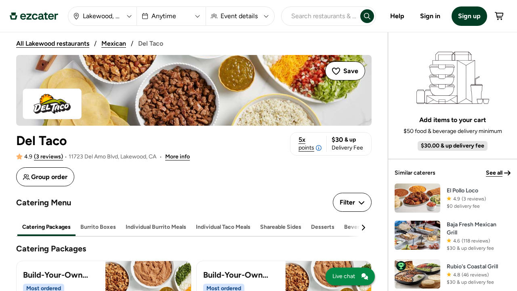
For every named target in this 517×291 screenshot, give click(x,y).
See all (494, 172)
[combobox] (319, 16)
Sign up (469, 16)
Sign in (430, 16)
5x (306, 143)
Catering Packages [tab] (46, 227)
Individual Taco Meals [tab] (223, 227)
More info (177, 156)
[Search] (367, 16)
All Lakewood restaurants (52, 43)
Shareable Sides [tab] (280, 227)
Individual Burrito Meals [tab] (156, 227)
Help (397, 16)
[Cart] (499, 16)
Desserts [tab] (322, 227)
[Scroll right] (363, 227)
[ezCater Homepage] (34, 16)
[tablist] (194, 227)
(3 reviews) (48, 156)
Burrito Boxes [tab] (98, 227)
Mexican (113, 43)
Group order (49, 177)
